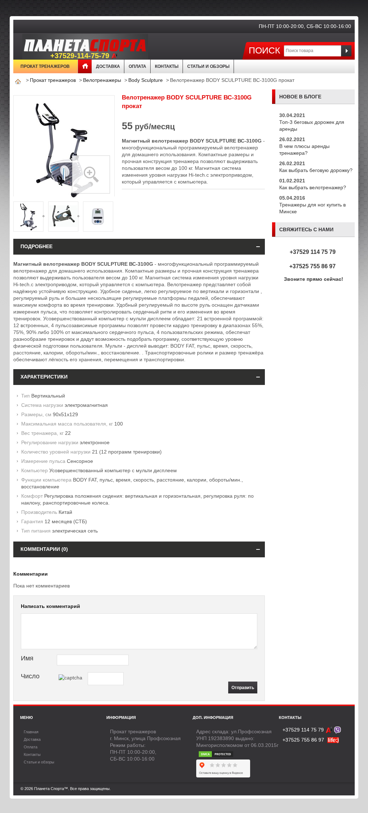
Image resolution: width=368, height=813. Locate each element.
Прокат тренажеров (45, 66)
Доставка (108, 66)
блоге (312, 96)
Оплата (137, 66)
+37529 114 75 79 (313, 252)
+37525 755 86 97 (312, 266)
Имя (27, 658)
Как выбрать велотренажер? (312, 187)
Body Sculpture (145, 80)
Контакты (167, 66)
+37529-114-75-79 (79, 55)
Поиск (264, 50)
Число (30, 676)
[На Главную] (18, 80)
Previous (22, 215)
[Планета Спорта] (64, 44)
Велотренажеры (102, 80)
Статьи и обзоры (208, 66)
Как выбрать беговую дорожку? (316, 170)
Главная (85, 66)
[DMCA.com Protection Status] (216, 752)
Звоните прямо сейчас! (313, 279)
